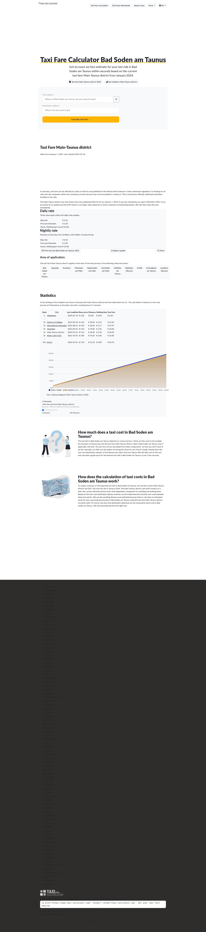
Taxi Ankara (48, 594)
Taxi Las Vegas (49, 724)
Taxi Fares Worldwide (121, 6)
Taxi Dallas (47, 651)
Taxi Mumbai (48, 777)
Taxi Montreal (49, 773)
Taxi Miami (47, 766)
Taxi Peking (48, 792)
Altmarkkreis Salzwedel (57, 326)
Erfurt (49, 342)
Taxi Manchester (50, 754)
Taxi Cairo (47, 632)
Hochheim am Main (105, 269)
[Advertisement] (103, 28)
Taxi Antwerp (48, 602)
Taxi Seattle (48, 827)
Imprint (43, 914)
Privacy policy (60, 914)
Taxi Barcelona (49, 609)
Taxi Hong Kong (49, 701)
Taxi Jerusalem (49, 716)
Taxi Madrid (48, 747)
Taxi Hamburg (49, 686)
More (151, 6)
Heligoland (51, 316)
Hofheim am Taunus (117, 271)
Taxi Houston (48, 705)
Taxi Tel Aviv (48, 850)
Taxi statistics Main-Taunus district (122, 82)
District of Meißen (54, 322)
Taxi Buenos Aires (50, 628)
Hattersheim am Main (92, 269)
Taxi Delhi (47, 655)
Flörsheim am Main (79, 269)
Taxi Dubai (47, 670)
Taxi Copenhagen (50, 647)
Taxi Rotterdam (49, 815)
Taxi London (48, 735)
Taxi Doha (47, 663)
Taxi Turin (47, 861)
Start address (48, 95)
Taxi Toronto (48, 857)
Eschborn (67, 268)
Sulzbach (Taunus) (164, 269)
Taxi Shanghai (49, 838)
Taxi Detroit (48, 659)
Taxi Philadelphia (50, 796)
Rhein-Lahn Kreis (54, 336)
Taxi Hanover (48, 693)
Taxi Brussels (48, 625)
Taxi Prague (48, 800)
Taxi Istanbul (48, 708)
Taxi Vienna (48, 869)
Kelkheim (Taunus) (129, 269)
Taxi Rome (47, 812)
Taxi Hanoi (47, 689)
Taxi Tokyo (47, 853)
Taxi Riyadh (48, 808)
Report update (119, 251)
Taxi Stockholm (49, 842)
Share (161, 251)
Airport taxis (139, 6)
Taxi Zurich (48, 884)
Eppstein (55, 268)
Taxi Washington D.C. (52, 873)
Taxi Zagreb (48, 880)
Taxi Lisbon (48, 728)
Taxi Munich (48, 781)
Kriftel (139, 268)
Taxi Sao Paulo (49, 823)
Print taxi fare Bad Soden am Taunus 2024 (61, 251)
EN (162, 6)
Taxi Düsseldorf (49, 678)
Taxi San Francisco (51, 819)
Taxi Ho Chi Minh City (52, 697)
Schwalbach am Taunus (151, 269)
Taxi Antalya (48, 598)
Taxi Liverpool (49, 731)
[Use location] (116, 99)
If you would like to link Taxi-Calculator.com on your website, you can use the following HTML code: (82, 899)
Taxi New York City (51, 785)
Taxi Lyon (47, 743)
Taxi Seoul (47, 831)
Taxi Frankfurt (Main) (52, 682)
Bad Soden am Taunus (44, 272)
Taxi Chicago (48, 640)
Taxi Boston (48, 621)
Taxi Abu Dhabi (49, 586)
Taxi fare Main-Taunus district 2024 (86, 82)
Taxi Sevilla (47, 834)
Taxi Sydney (48, 846)
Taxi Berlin (47, 613)
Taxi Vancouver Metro (52, 865)
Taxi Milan (47, 770)
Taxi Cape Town (49, 636)
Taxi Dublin (48, 674)
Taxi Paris (47, 789)
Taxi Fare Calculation (99, 6)
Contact (50, 914)
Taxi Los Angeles (50, 739)
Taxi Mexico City (50, 762)
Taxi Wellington (49, 876)
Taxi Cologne (48, 644)
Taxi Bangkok (48, 605)
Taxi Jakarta (48, 712)
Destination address (50, 106)
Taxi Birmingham (50, 617)
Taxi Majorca (48, 750)
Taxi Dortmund (49, 667)
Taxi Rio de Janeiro (51, 804)
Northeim (51, 329)
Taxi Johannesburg (51, 720)
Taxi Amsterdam (50, 590)
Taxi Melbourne (49, 758)
